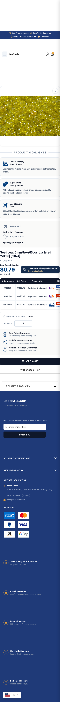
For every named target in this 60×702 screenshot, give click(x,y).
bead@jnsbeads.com (16, 500)
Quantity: (7, 323)
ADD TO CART (32, 361)
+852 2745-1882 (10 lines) (18, 495)
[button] (30, 386)
